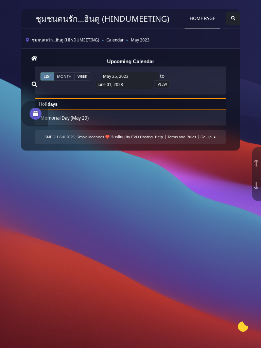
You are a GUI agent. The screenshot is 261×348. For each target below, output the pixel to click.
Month (64, 76)
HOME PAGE (202, 18)
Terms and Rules (182, 136)
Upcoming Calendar (130, 61)
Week (82, 76)
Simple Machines (90, 137)
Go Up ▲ (208, 136)
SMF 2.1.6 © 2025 (59, 137)
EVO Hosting (142, 137)
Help (159, 136)
